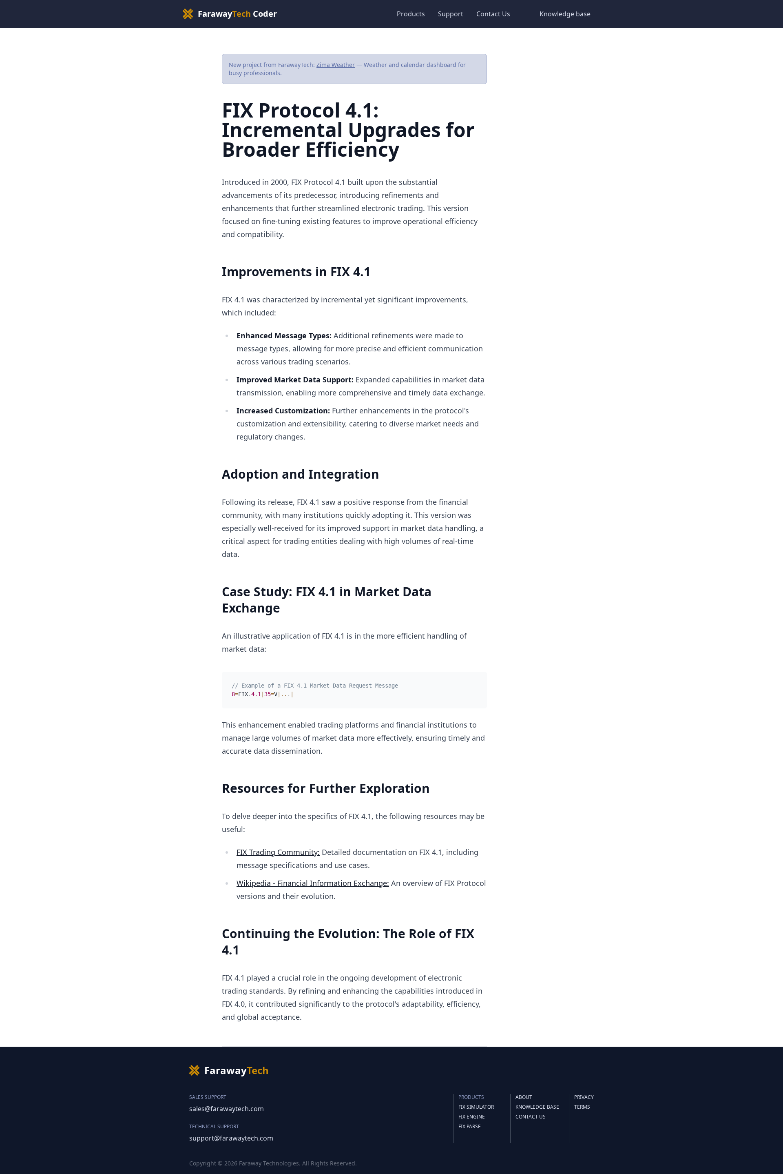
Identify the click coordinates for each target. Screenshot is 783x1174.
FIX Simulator (476, 1107)
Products (411, 13)
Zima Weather (335, 65)
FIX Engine (471, 1117)
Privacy (584, 1097)
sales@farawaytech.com (226, 1108)
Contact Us (493, 13)
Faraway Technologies (269, 1163)
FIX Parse (469, 1126)
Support (450, 13)
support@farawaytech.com (231, 1138)
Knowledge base (565, 13)
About (523, 1097)
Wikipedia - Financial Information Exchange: (313, 883)
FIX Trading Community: (278, 852)
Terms (582, 1107)
